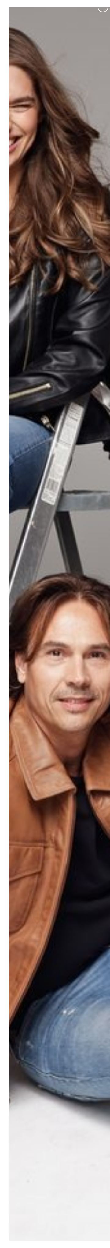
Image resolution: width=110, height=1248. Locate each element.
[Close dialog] (103, 7)
